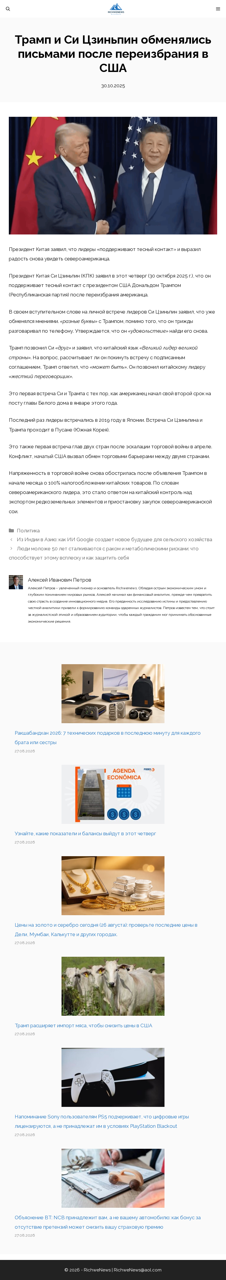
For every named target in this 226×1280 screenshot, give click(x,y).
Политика (28, 531)
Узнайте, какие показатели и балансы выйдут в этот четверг (85, 833)
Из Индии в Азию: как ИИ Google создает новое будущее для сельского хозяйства (114, 539)
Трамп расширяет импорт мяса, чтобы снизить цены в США (83, 1025)
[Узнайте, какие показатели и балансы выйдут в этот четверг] (113, 819)
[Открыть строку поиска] (8, 9)
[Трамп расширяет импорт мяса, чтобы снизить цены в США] (113, 1011)
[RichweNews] (115, 9)
